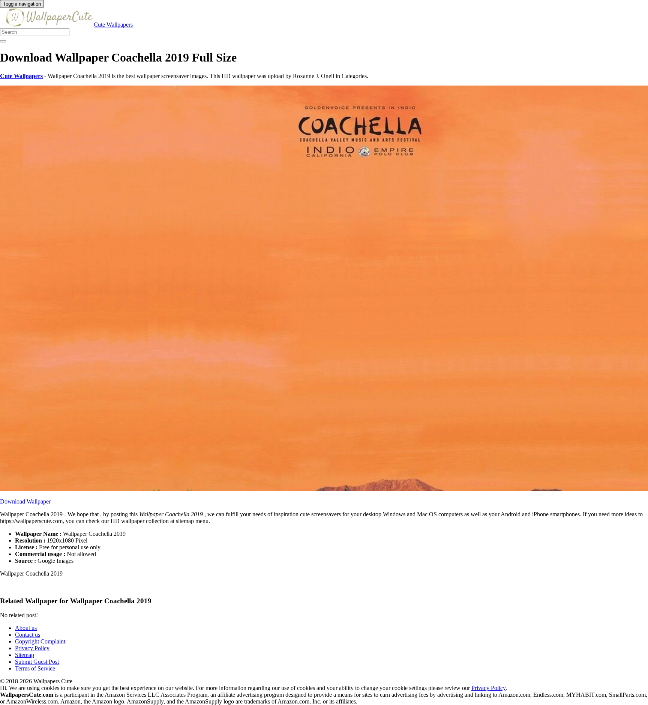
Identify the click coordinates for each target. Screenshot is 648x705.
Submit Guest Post (37, 661)
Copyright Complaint (40, 641)
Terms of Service (35, 668)
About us (26, 628)
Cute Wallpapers (113, 24)
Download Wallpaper (25, 501)
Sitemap (24, 655)
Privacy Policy (32, 648)
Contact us (27, 634)
